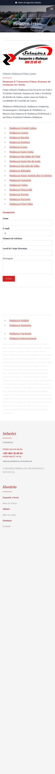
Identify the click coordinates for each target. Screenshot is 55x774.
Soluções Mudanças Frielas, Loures (19, 73)
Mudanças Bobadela (20, 170)
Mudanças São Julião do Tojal (24, 156)
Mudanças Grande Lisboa (22, 128)
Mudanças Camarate (20, 180)
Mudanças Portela (19, 194)
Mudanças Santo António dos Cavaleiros (30, 175)
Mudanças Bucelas (19, 137)
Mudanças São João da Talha (24, 166)
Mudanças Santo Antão (21, 151)
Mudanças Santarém (20, 325)
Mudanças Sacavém (19, 199)
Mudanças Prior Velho (21, 204)
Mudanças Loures (18, 132)
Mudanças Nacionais (20, 333)
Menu (51, 8)
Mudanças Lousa (18, 147)
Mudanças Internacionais (22, 338)
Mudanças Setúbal (19, 320)
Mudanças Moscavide (20, 189)
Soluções (9, 433)
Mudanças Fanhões (19, 142)
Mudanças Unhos (18, 185)
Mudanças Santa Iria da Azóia (24, 161)
